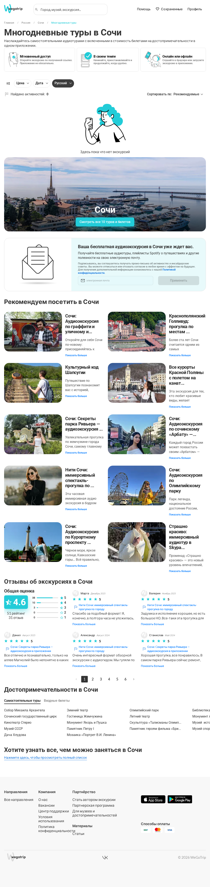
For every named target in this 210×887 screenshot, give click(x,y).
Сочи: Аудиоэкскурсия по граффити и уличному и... (82, 323)
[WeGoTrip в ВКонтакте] (105, 857)
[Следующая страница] (134, 679)
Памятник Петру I (80, 729)
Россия (26, 22)
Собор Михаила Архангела (24, 710)
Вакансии (46, 805)
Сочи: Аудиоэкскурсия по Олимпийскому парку (185, 480)
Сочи (41, 22)
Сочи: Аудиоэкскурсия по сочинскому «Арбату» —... (185, 426)
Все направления (18, 799)
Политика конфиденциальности (56, 828)
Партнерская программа (93, 805)
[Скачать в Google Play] (180, 799)
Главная (9, 22)
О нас (43, 799)
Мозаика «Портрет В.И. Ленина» (91, 735)
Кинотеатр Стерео (17, 722)
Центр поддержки (53, 811)
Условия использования (51, 819)
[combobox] (72, 9)
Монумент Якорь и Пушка (87, 722)
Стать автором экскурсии (93, 799)
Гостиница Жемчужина (84, 716)
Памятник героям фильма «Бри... (155, 729)
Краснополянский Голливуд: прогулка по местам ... (187, 323)
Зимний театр (77, 710)
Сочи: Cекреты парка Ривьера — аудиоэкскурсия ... (84, 424)
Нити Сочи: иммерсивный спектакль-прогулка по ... (80, 477)
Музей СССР (13, 729)
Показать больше (76, 355)
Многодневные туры (63, 22)
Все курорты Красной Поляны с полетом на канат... (186, 375)
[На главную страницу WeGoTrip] (16, 8)
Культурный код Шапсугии (82, 370)
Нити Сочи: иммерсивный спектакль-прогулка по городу (103, 607)
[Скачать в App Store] (153, 799)
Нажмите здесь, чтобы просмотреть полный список (45, 757)
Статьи (78, 833)
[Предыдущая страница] (76, 679)
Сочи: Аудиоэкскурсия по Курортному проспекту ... (82, 534)
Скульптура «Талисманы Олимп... (155, 722)
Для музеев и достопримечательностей (94, 813)
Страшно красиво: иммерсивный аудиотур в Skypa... (184, 537)
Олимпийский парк (144, 710)
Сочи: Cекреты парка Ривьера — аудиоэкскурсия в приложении (31, 649)
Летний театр (140, 716)
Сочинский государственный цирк (30, 716)
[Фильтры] (8, 83)
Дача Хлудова (15, 735)
